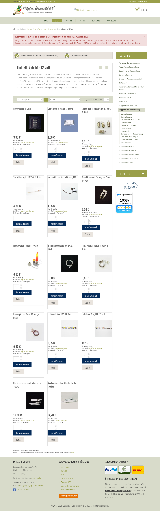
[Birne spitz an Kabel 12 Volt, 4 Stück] (28, 332)
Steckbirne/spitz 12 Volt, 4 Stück (27, 177)
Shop (57, 20)
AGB (145, 1)
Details (18, 162)
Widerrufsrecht (67, 478)
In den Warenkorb (22, 155)
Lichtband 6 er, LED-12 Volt (93, 314)
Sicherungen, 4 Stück (22, 108)
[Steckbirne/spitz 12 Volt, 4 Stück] (28, 191)
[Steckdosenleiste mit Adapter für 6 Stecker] (28, 400)
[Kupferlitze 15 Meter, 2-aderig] (63, 123)
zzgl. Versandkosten (27, 143)
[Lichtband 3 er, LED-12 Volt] (63, 328)
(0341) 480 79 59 (24, 1)
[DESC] (46, 100)
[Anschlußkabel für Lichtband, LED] (63, 191)
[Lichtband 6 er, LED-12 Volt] (97, 328)
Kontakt (140, 1)
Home (46, 20)
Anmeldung (111, 20)
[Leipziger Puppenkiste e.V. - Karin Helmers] (34, 9)
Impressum (133, 1)
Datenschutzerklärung (70, 486)
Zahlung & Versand (68, 482)
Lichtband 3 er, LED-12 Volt (59, 314)
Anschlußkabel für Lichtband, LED (62, 177)
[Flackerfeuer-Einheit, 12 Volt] (28, 260)
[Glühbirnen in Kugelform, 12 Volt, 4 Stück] (97, 126)
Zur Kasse (96, 20)
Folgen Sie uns (22, 489)
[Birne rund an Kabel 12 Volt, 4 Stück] (97, 263)
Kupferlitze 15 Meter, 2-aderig (60, 108)
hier (72, 453)
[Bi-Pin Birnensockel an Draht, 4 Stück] (63, 263)
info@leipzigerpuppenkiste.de (45, 1)
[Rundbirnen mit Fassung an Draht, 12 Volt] (97, 195)
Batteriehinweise (68, 489)
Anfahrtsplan (36, 478)
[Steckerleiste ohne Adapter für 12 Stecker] (63, 400)
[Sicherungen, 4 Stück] (28, 123)
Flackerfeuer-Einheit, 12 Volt (25, 246)
